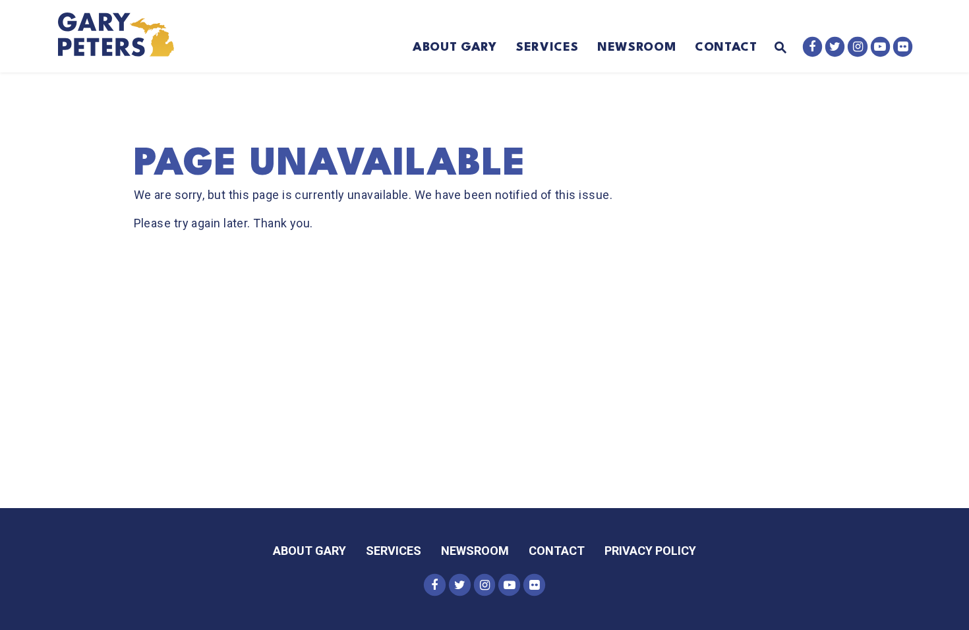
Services (547, 47)
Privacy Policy (650, 551)
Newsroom (636, 47)
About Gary (455, 47)
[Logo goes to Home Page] (125, 36)
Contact (726, 47)
